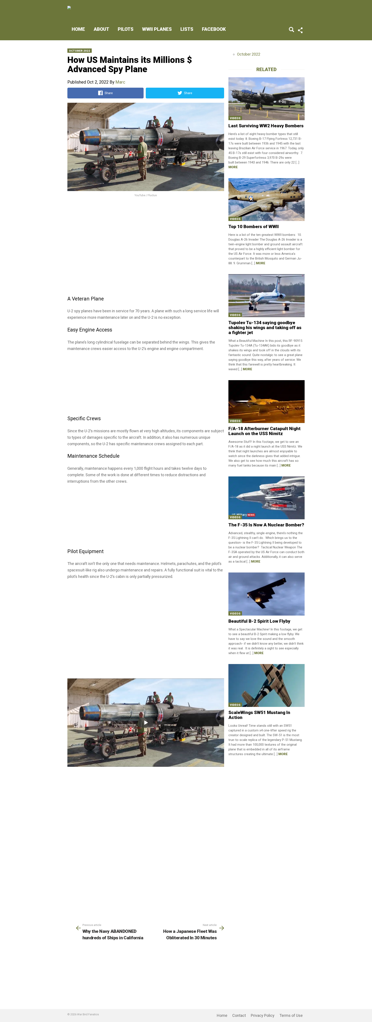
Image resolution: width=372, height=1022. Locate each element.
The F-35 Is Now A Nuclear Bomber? (266, 524)
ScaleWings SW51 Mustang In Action (259, 715)
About (101, 29)
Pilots (125, 29)
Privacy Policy (262, 1015)
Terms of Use (291, 1015)
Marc (120, 82)
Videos (235, 118)
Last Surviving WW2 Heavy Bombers (266, 125)
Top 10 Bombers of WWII (253, 226)
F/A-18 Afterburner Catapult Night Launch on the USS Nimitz (264, 431)
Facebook (214, 29)
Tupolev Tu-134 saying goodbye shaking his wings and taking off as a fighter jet (264, 327)
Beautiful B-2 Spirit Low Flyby (259, 621)
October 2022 (79, 50)
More (233, 167)
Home (78, 29)
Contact (239, 1015)
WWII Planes (157, 29)
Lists (186, 29)
